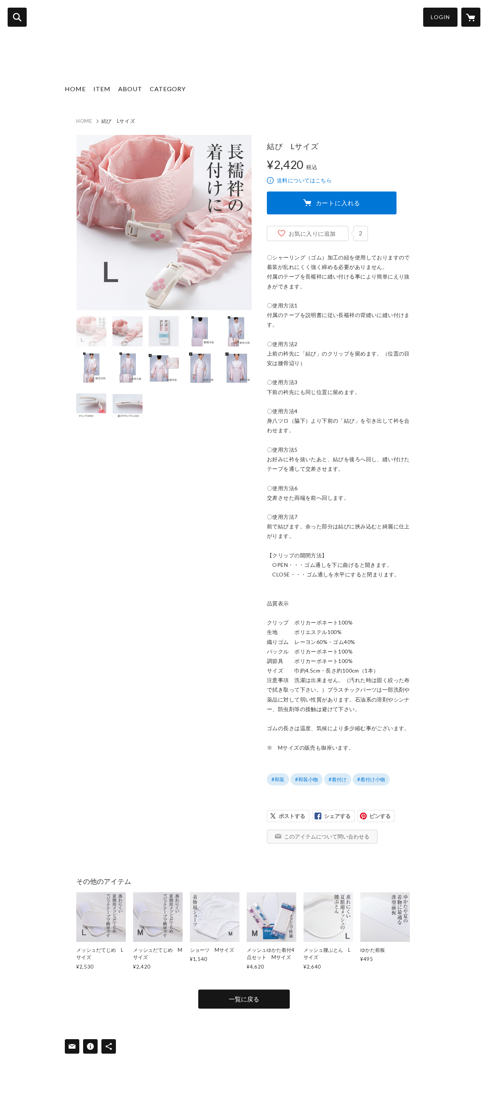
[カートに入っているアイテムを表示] (470, 17)
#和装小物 (306, 779)
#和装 (277, 779)
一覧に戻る (244, 999)
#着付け (338, 779)
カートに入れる (338, 202)
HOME (75, 88)
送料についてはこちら (304, 180)
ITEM (102, 88)
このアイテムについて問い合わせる (326, 836)
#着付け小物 (371, 779)
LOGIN (440, 17)
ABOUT (130, 88)
